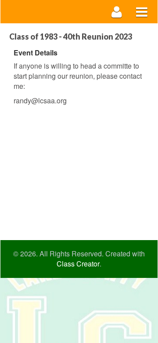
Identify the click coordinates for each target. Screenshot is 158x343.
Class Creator (78, 264)
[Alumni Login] (117, 11)
